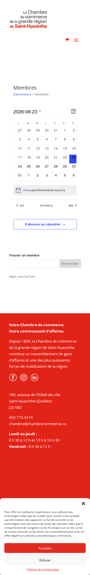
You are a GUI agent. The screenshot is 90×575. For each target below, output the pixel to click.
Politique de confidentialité (43, 569)
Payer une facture (22, 276)
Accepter (45, 548)
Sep (71, 205)
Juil (22, 205)
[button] (83, 503)
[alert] (45, 190)
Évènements (22, 94)
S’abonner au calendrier (43, 224)
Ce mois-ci (46, 205)
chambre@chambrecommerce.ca (37, 423)
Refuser (45, 560)
